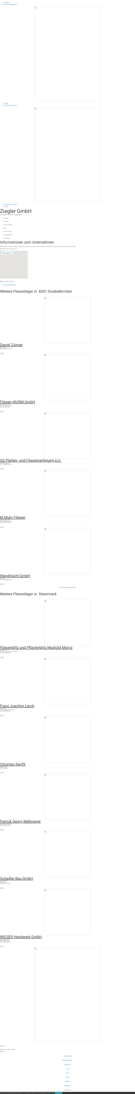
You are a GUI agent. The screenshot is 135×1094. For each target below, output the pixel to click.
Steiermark (67, 1064)
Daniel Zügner (11, 345)
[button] (2, 353)
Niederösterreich (67, 1060)
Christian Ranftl (12, 764)
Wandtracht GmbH (15, 576)
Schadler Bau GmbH (16, 878)
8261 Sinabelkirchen (9, 284)
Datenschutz (11, 1044)
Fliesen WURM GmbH (17, 402)
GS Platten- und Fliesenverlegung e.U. (30, 460)
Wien (67, 1073)
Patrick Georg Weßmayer (20, 821)
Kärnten (67, 1077)
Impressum (3, 1044)
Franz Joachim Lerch (17, 706)
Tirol (67, 1068)
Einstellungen (58, 1093)
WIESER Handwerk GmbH (21, 937)
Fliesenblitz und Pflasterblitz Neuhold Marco (36, 647)
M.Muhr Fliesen (12, 517)
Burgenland (67, 1085)
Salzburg (67, 1081)
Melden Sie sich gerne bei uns (8, 248)
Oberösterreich (67, 1056)
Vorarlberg (67, 1090)
